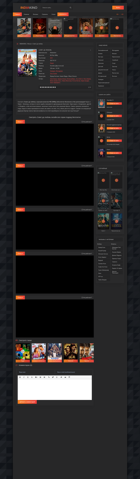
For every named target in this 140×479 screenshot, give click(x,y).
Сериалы (45, 14)
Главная (17, 14)
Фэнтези (114, 76)
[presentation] (118, 14)
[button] (20, 377)
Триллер (114, 66)
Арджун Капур (62, 79)
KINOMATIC (63, 14)
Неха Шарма (87, 79)
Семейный (115, 60)
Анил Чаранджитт (55, 82)
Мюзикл (114, 53)
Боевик (100, 53)
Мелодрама (115, 50)
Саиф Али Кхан (102, 267)
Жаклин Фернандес (115, 272)
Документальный (103, 69)
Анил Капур (53, 79)
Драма (100, 73)
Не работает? (87, 122)
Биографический (103, 50)
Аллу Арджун (102, 257)
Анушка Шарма (116, 252)
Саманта (114, 262)
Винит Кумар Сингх (55, 80)
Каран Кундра (85, 80)
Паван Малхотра (67, 80)
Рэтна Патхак (76, 80)
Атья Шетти (79, 79)
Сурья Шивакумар (103, 270)
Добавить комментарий (27, 402)
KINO (28, 7)
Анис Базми (53, 73)
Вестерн (100, 57)
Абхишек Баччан (103, 254)
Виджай (100, 260)
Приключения (116, 57)
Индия (52, 63)
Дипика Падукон (116, 255)
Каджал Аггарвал (117, 268)
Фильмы (35, 14)
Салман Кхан (102, 263)
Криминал (101, 86)
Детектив (101, 63)
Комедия (100, 79)
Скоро (53, 14)
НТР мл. (100, 276)
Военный (100, 60)
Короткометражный (103, 82)
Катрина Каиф (116, 265)
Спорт (114, 63)
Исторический (102, 76)
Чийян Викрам (102, 279)
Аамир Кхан (101, 247)
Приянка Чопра (116, 258)
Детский (100, 66)
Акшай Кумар (102, 250)
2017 (51, 58)
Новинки (26, 14)
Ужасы (114, 69)
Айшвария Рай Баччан (116, 248)
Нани (99, 273)
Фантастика (115, 73)
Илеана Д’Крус (71, 79)
